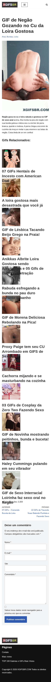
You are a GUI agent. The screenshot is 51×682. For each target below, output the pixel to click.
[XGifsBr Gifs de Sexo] (10, 4)
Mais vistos (7, 656)
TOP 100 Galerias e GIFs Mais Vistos (18, 661)
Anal (4, 37)
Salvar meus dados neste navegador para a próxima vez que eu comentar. (23, 611)
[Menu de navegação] (24, 4)
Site (6, 564)
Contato (5, 652)
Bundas (10, 37)
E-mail (8, 553)
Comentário (10, 574)
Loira (16, 37)
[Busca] (47, 5)
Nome (8, 542)
